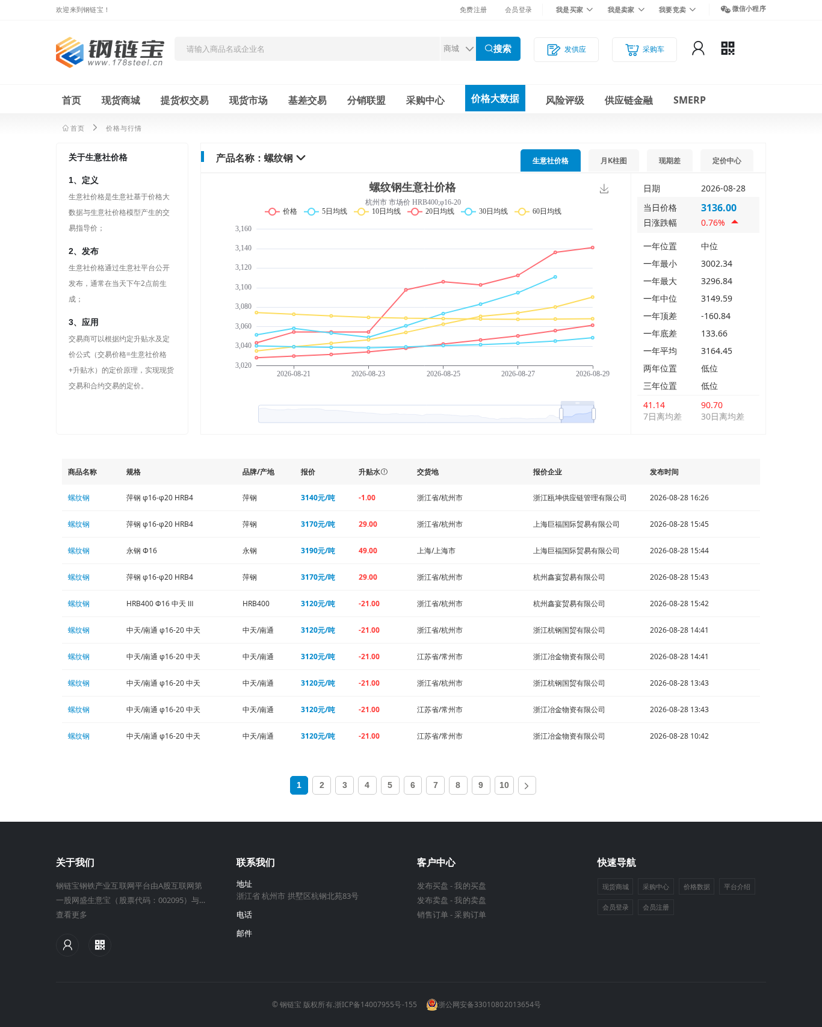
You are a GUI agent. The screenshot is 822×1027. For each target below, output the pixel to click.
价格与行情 (124, 127)
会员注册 (656, 906)
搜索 (502, 48)
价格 (551, 160)
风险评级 (565, 100)
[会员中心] (67, 945)
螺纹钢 (278, 157)
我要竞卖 (672, 9)
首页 (71, 100)
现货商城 (121, 100)
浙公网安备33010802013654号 (489, 1004)
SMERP (689, 100)
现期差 (670, 160)
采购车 (653, 49)
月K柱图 (614, 160)
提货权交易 (185, 100)
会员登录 (518, 9)
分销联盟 (366, 100)
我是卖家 (621, 9)
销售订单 (432, 914)
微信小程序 (749, 8)
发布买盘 (432, 885)
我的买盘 (470, 885)
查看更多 (71, 914)
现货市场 (248, 100)
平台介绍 (737, 886)
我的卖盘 (470, 900)
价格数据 (697, 886)
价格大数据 (495, 98)
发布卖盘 (432, 900)
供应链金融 (629, 100)
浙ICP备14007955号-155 (376, 1004)
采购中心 (425, 100)
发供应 (575, 49)
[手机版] (99, 945)
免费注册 (473, 9)
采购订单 (470, 914)
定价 (726, 160)
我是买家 (569, 9)
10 (504, 785)
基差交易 (307, 100)
